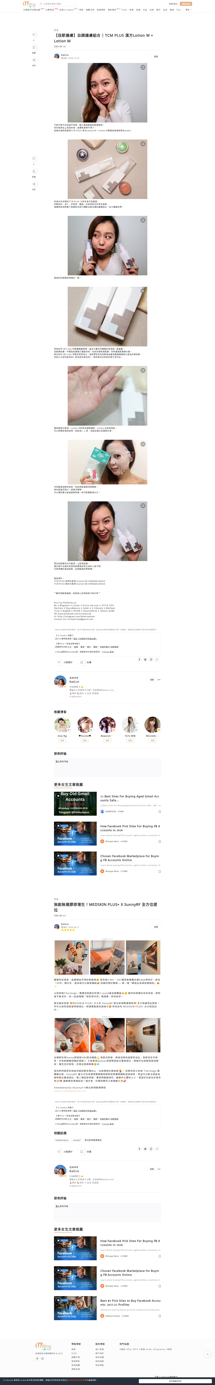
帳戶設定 (99, 1353)
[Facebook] (33, 190)
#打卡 (135, 1349)
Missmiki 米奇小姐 (152, 735)
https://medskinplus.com (70, 1090)
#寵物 (122, 1349)
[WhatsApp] (33, 197)
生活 (165, 9)
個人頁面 (99, 1349)
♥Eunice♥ (85, 735)
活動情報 (114, 646)
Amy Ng (62, 735)
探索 (81, 9)
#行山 (129, 1349)
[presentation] (54, 725)
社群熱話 (50, 9)
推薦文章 (90, 9)
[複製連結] (33, 211)
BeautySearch (107, 735)
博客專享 (112, 9)
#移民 (169, 1349)
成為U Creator (66, 9)
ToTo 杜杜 (130, 735)
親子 (158, 9)
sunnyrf (77, 1140)
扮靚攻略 (104, 646)
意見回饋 (75, 1365)
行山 (179, 9)
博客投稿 (75, 1369)
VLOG (124, 9)
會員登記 (173, 3)
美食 (132, 9)
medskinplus (62, 1140)
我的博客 (99, 1365)
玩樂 (152, 9)
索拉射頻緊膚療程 (93, 1140)
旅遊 (138, 9)
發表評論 (62, 761)
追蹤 (156, 56)
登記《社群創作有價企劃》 (85, 638)
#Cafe (149, 1349)
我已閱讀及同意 (175, 1381)
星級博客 (101, 9)
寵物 (172, 9)
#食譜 (142, 1349)
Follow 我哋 (108, 651)
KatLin (65, 54)
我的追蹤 (99, 1361)
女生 (145, 9)
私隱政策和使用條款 (76, 1380)
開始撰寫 (186, 3)
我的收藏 (99, 1357)
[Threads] (33, 204)
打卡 (70, 646)
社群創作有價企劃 (31, 9)
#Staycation (159, 1349)
